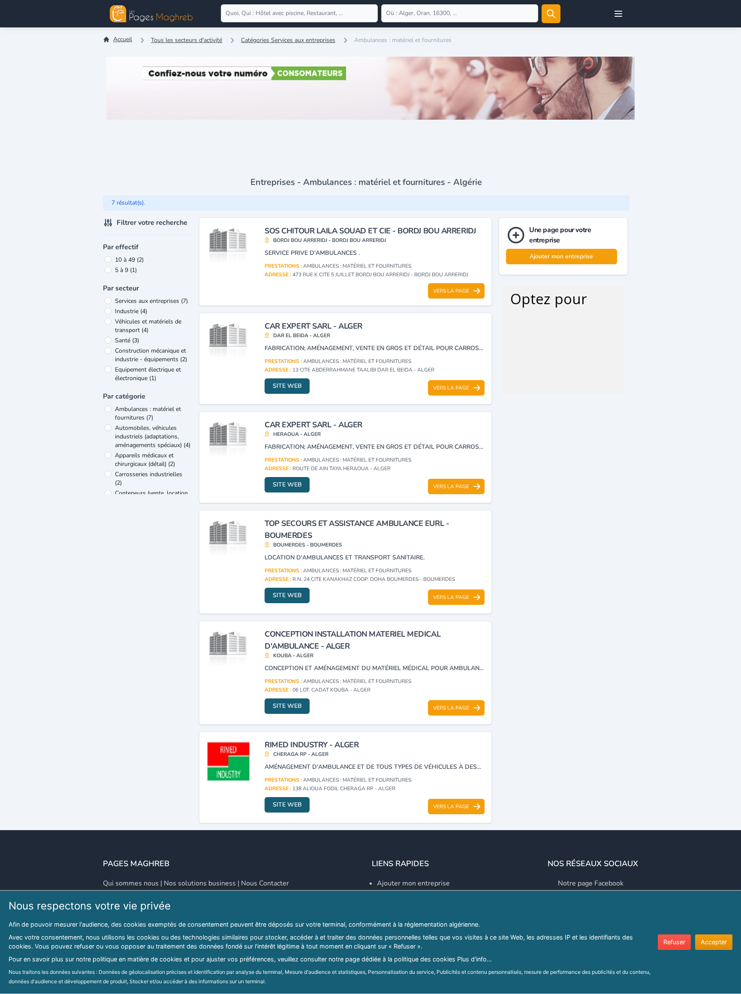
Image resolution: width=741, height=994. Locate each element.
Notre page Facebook (591, 883)
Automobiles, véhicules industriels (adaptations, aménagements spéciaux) (152, 436)
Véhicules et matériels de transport (148, 325)
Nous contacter (265, 883)
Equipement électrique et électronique (148, 374)
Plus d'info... (474, 959)
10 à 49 (129, 260)
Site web (287, 386)
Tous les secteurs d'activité (186, 40)
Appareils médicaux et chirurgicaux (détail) (145, 459)
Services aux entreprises (151, 301)
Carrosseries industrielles (148, 478)
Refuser (674, 942)
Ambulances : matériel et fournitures (148, 413)
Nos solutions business (200, 883)
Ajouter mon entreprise (561, 256)
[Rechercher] (551, 13)
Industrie (131, 311)
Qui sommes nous (131, 883)
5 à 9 (126, 270)
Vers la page (451, 290)
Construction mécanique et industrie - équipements (151, 355)
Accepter (714, 942)
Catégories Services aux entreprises (288, 40)
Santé (127, 340)
